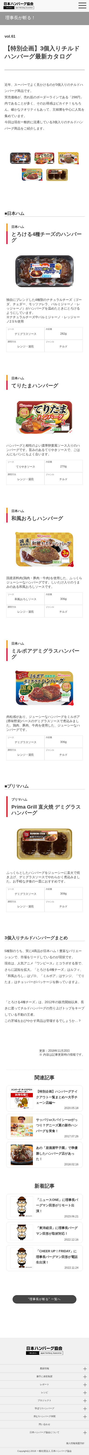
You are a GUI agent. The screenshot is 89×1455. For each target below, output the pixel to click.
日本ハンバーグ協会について (44, 1432)
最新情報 (44, 1368)
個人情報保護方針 (75, 1443)
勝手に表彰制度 (44, 1376)
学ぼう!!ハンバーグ (44, 1408)
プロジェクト (44, 1400)
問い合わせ (44, 1424)
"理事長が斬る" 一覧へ (44, 1299)
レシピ (44, 1392)
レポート (44, 1384)
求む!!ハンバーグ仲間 (44, 1416)
